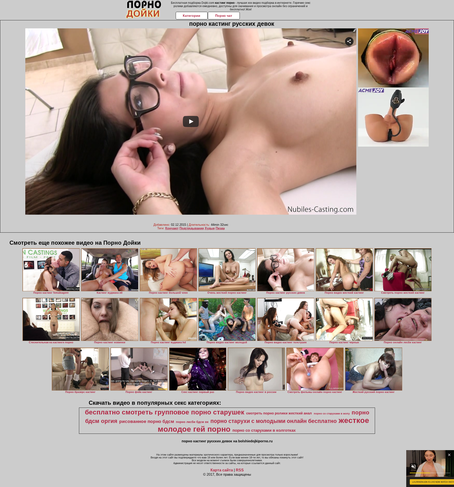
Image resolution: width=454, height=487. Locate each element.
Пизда (220, 228)
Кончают (172, 228)
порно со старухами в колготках (264, 430)
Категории (191, 15)
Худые (210, 228)
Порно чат (223, 15)
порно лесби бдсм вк (192, 422)
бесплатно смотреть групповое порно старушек (164, 412)
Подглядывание (191, 228)
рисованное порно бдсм (146, 421)
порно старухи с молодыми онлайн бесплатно (273, 421)
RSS (240, 470)
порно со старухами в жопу (332, 413)
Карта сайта (221, 470)
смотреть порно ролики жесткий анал (279, 413)
